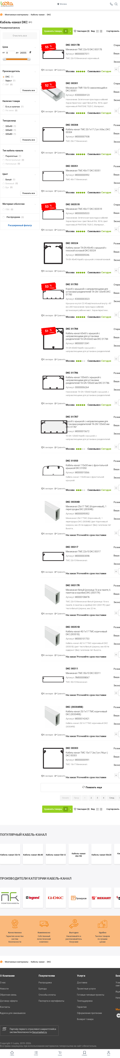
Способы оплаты (47, 995)
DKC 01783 (72, 284)
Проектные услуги (86, 988)
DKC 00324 (72, 243)
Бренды (43, 988)
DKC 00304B (73, 502)
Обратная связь (8, 995)
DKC (7, 77)
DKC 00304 (72, 124)
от (3, 52)
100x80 (9, 134)
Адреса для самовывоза (12, 1013)
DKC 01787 (72, 416)
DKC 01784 (72, 328)
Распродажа (45, 982)
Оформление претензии (89, 1013)
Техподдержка (84, 1001)
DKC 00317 (72, 547)
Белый (8, 179)
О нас (3, 982)
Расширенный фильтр (20, 225)
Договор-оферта (9, 1001)
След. (112, 798)
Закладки (83, 31)
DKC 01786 (72, 372)
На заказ (9, 110)
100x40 (9, 126)
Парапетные (11, 156)
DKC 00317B (73, 45)
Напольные (11, 164)
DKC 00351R (73, 204)
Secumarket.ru (39, 1032)
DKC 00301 (72, 83)
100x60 (9, 130)
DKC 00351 (72, 166)
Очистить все (20, 35)
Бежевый (10, 183)
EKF (7, 84)
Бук (7, 187)
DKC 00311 (72, 668)
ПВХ (7, 209)
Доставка (82, 982)
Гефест (8, 81)
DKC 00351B (73, 627)
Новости (4, 988)
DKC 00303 (72, 748)
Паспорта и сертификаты (51, 1001)
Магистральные (13, 160)
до (17, 52)
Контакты (5, 1007)
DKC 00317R (73, 585)
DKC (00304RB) (74, 707)
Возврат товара (85, 1019)
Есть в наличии (12, 106)
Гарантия (82, 1007)
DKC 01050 (72, 460)
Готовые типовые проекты (90, 995)
